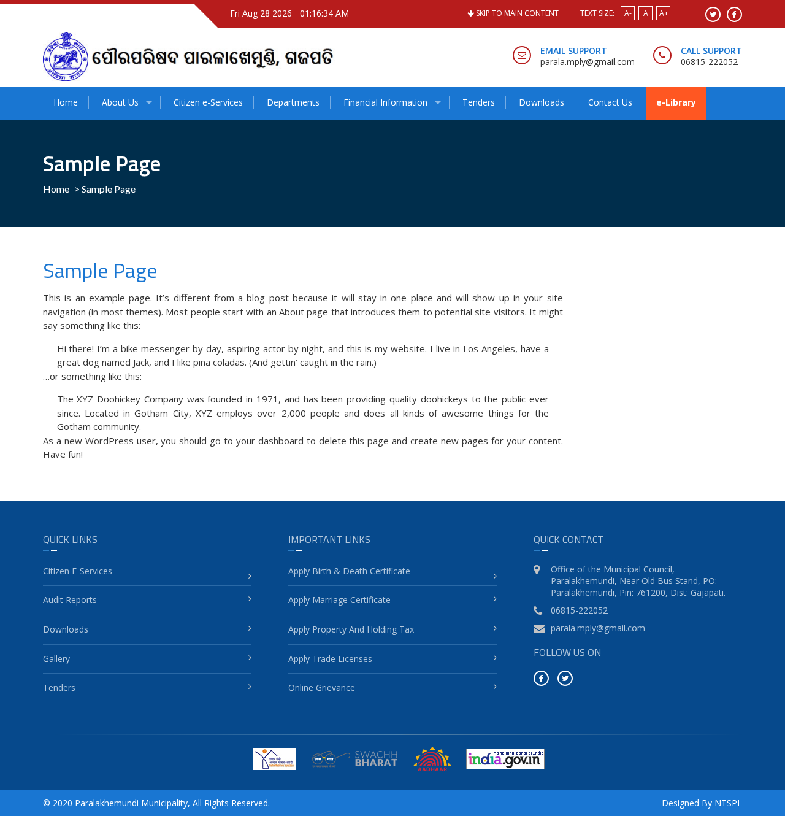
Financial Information (385, 102)
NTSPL (728, 803)
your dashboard (270, 440)
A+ (663, 13)
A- (628, 13)
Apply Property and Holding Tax (351, 629)
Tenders (478, 102)
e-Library (676, 102)
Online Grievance (321, 687)
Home (65, 102)
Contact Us (610, 102)
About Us (120, 102)
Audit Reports (70, 600)
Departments (293, 102)
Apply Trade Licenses (330, 658)
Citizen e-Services (208, 102)
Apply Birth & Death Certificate (349, 571)
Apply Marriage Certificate (339, 600)
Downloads (541, 102)
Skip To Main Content (516, 13)
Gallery (56, 658)
